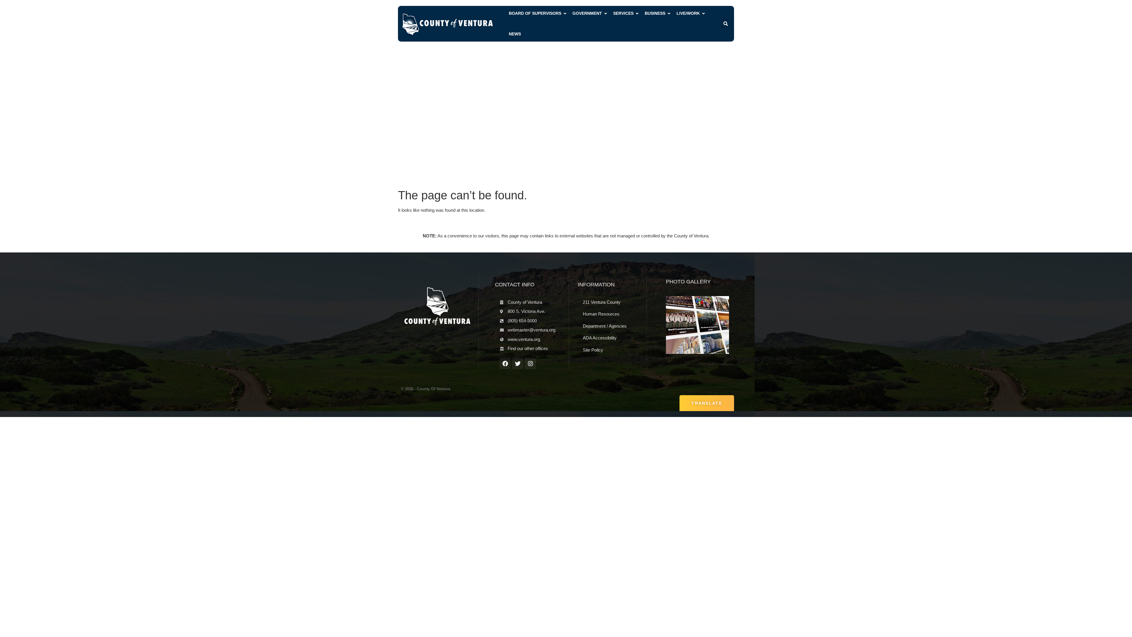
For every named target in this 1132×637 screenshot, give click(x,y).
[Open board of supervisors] (565, 13)
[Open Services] (637, 13)
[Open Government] (605, 13)
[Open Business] (669, 13)
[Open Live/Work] (703, 13)
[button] (725, 24)
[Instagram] (530, 363)
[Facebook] (505, 363)
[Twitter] (517, 363)
